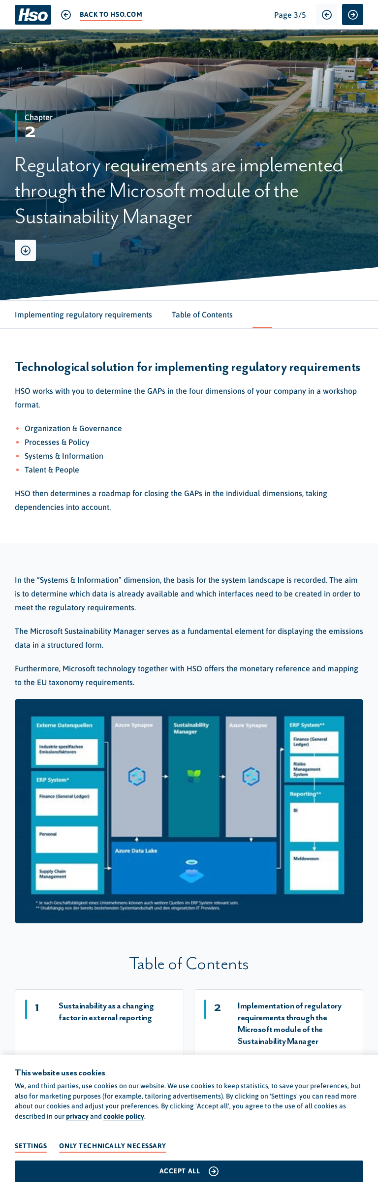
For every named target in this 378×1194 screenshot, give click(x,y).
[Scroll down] (25, 250)
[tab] (83, 314)
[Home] (33, 15)
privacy (77, 1116)
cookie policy (123, 1116)
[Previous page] (326, 14)
